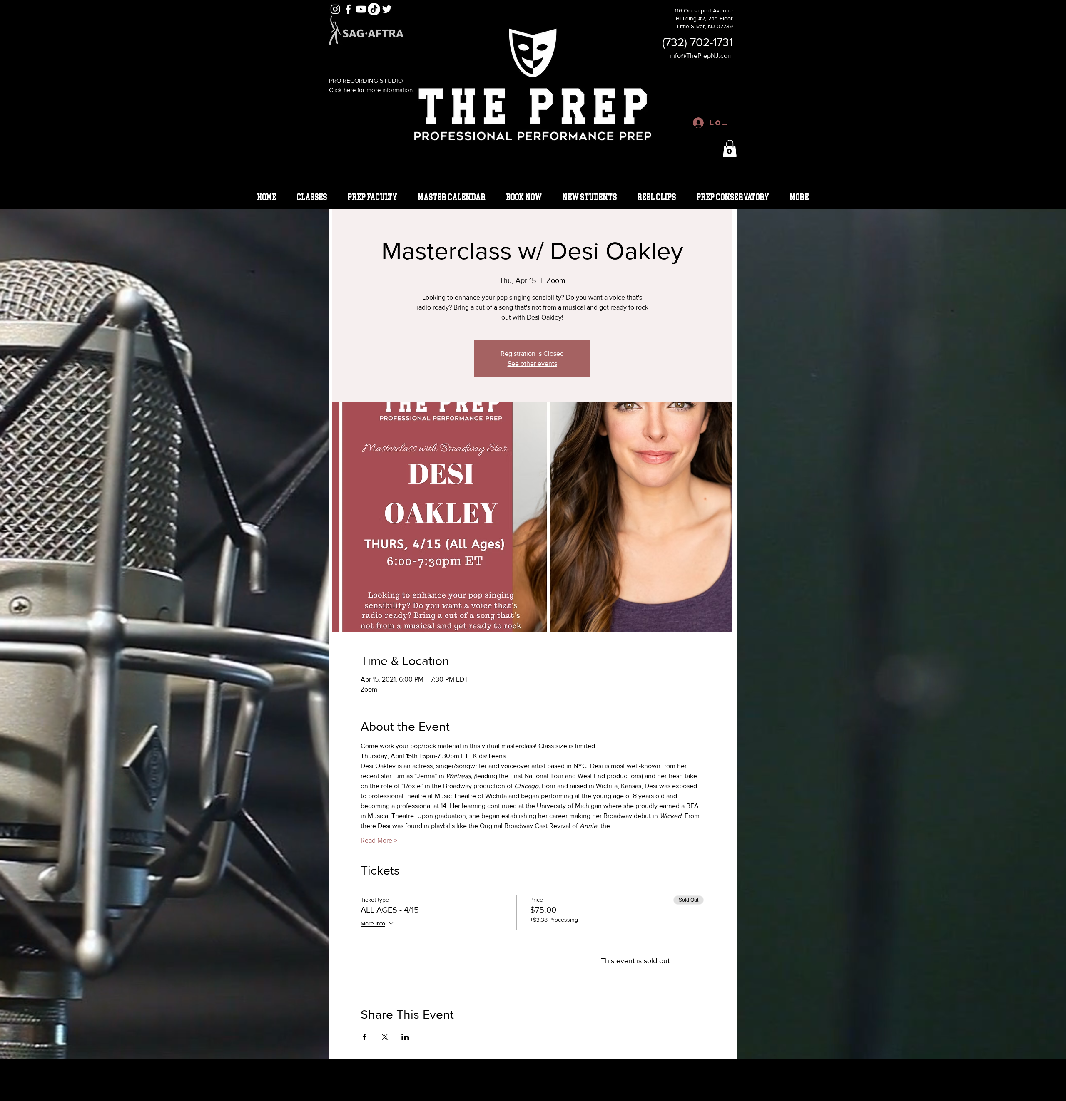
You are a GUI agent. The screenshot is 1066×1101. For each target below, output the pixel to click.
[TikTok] (374, 9)
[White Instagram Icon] (335, 9)
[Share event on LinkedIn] (405, 1037)
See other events (532, 363)
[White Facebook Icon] (348, 9)
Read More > (379, 840)
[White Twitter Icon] (387, 9)
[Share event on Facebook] (365, 1037)
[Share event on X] (385, 1037)
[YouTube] (361, 9)
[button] (729, 148)
